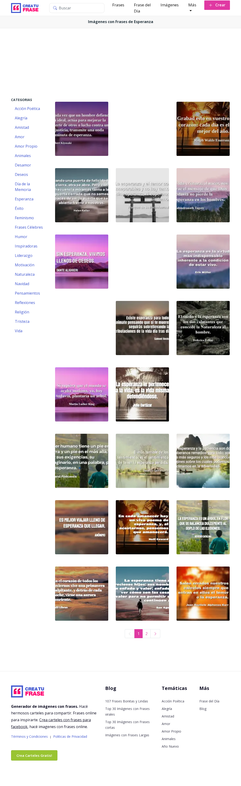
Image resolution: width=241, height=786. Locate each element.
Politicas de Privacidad (70, 736)
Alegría (167, 708)
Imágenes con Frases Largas (127, 735)
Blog (202, 708)
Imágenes (170, 5)
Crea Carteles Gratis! (34, 755)
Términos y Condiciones (29, 736)
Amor (166, 723)
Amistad (168, 716)
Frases (118, 5)
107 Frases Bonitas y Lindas (126, 701)
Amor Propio (171, 731)
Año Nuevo (170, 746)
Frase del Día (142, 8)
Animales (169, 739)
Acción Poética (173, 701)
